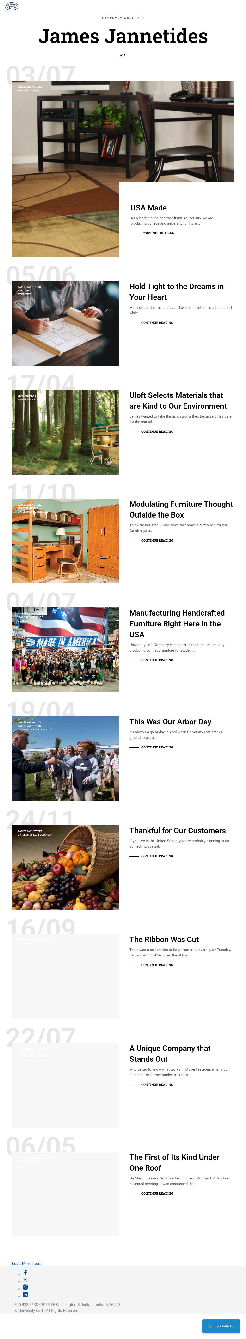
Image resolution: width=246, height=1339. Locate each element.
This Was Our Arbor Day (170, 721)
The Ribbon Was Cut (164, 939)
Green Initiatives (29, 722)
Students (24, 294)
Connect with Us (221, 1326)
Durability (25, 1048)
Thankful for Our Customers (177, 830)
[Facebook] (25, 1274)
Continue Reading (158, 233)
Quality (23, 620)
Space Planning (28, 508)
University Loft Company (35, 729)
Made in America (29, 90)
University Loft (30, 1310)
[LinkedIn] (25, 1296)
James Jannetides (30, 86)
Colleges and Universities (35, 940)
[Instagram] (25, 1289)
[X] (25, 1281)
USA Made (149, 207)
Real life (24, 290)
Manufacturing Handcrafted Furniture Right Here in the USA (177, 623)
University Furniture (33, 511)
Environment (27, 395)
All (123, 55)
